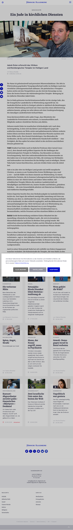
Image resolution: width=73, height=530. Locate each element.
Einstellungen (38, 269)
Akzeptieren (54, 269)
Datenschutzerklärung (22, 263)
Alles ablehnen (20, 269)
